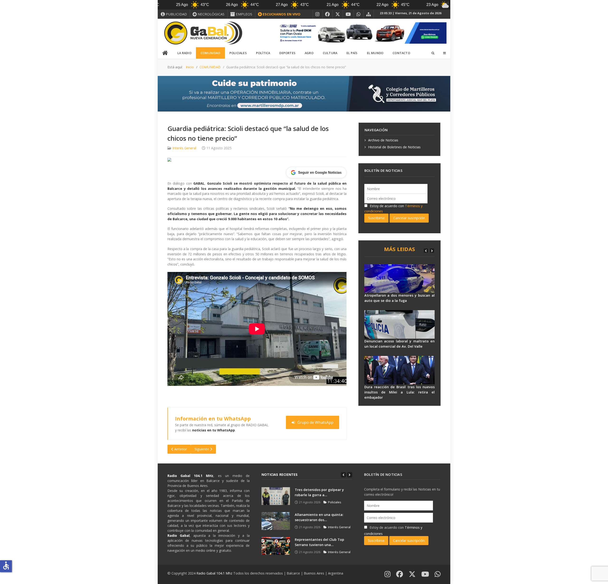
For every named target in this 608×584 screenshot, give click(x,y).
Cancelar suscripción (409, 218)
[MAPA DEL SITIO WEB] (368, 14)
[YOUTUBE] (348, 14)
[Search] (433, 53)
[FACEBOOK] (327, 14)
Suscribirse (376, 218)
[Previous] (425, 250)
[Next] (432, 250)
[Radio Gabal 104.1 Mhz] (203, 33)
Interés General (184, 148)
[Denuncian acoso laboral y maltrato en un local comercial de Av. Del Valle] (399, 324)
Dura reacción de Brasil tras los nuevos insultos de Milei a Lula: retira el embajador (399, 392)
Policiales (334, 502)
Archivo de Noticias (383, 140)
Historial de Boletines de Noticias (394, 147)
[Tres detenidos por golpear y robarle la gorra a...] (275, 496)
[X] (337, 14)
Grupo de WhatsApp (315, 422)
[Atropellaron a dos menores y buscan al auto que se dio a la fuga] (399, 278)
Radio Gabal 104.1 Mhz (214, 573)
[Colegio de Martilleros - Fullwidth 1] (304, 93)
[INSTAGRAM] (318, 14)
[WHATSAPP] (359, 14)
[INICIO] (165, 53)
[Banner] (361, 32)
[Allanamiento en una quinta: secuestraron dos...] (275, 521)
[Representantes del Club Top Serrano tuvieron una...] (275, 546)
